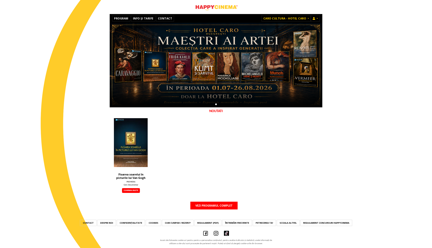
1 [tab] (216, 104)
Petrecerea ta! (264, 222)
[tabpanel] (216, 65)
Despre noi (106, 222)
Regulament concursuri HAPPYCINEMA (326, 222)
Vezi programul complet (214, 205)
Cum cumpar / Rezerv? (178, 222)
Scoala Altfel (288, 222)
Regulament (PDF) (208, 222)
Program (121, 18)
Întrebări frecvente (237, 222)
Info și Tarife (143, 18)
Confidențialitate (131, 222)
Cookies (153, 222)
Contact (165, 18)
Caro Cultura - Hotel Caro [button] (285, 18)
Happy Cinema (216, 7)
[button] (315, 18)
